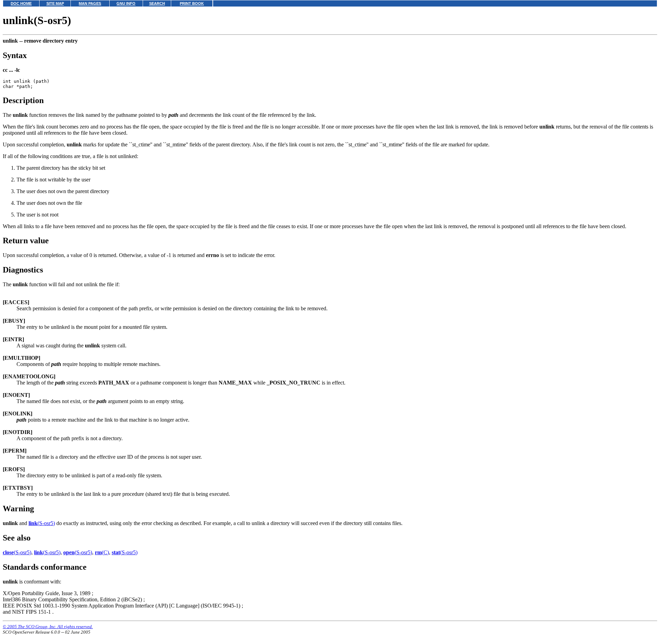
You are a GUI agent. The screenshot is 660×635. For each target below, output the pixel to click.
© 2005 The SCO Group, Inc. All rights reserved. (48, 626)
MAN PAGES (90, 3)
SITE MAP (55, 3)
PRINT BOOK (192, 3)
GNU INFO (126, 3)
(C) (102, 552)
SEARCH (157, 3)
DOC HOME (21, 3)
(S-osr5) (42, 523)
